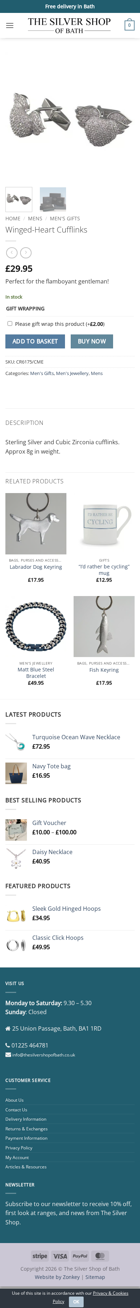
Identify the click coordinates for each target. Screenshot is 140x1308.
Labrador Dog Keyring (36, 567)
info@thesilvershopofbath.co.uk (43, 1055)
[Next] (123, 117)
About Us (14, 1100)
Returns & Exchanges (26, 1129)
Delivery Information (25, 1119)
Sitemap (95, 1277)
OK (76, 1302)
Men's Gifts (65, 218)
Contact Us (16, 1110)
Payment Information (26, 1138)
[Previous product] (25, 252)
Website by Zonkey (57, 1277)
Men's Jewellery (72, 373)
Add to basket (35, 341)
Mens (35, 218)
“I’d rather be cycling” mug (104, 569)
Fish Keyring (104, 670)
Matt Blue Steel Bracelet (36, 672)
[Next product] (11, 252)
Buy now (92, 341)
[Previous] (16, 117)
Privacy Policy (18, 1148)
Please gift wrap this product (59, 323)
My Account (17, 1157)
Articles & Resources (26, 1167)
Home (12, 218)
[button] (9, 25)
